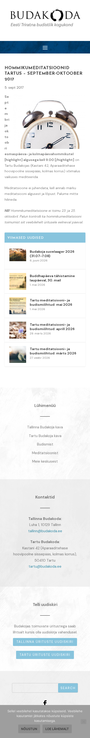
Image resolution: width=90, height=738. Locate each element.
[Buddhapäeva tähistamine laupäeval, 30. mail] (17, 281)
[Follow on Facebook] (45, 704)
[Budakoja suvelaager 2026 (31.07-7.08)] (17, 257)
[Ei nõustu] (83, 721)
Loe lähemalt (57, 729)
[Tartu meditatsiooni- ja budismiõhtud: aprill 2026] (17, 330)
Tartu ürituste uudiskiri (45, 655)
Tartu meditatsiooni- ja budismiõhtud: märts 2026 (53, 351)
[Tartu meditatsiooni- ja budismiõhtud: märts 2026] (17, 354)
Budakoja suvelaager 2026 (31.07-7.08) (52, 253)
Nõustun (29, 729)
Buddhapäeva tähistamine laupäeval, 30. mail (52, 278)
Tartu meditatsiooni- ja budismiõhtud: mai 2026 (51, 302)
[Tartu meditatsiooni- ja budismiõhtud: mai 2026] (17, 305)
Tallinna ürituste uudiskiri (45, 642)
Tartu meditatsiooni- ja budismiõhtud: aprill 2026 (52, 326)
